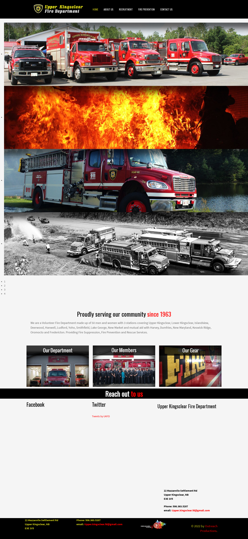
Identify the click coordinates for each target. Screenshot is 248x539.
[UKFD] (54, 9)
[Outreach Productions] (154, 525)
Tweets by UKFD (101, 416)
